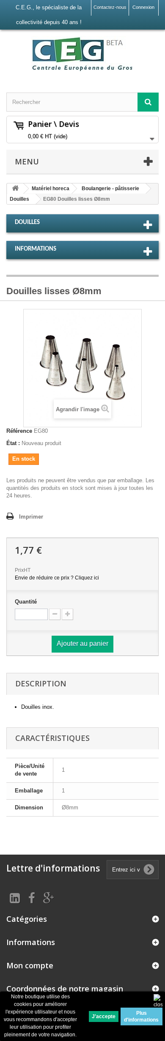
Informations (35, 249)
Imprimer (31, 517)
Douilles (19, 199)
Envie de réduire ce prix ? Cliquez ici (57, 578)
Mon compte (29, 965)
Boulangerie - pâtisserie (110, 188)
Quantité (26, 601)
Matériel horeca (50, 188)
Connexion (143, 7)
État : (13, 443)
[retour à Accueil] (15, 188)
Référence (19, 431)
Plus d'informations (141, 1016)
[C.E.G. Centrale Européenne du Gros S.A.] (82, 53)
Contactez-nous (110, 7)
